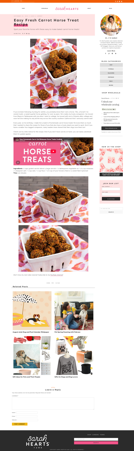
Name (14, 412)
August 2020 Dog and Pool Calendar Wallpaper (31, 332)
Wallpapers (111, 73)
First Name (105, 192)
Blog (110, 8)
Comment (15, 396)
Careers (95, 434)
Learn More (111, 51)
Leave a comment (37, 16)
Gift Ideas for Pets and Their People (26, 377)
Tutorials (111, 69)
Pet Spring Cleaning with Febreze (67, 332)
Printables (111, 77)
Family (111, 81)
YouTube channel (56, 275)
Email (14, 416)
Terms (102, 434)
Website (14, 420)
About (89, 8)
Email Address (106, 186)
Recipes (111, 85)
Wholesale (44, 8)
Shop (23, 8)
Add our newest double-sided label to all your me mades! (111, 174)
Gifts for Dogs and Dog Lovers (66, 377)
